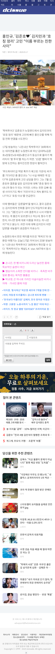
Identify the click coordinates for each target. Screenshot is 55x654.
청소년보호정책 (18, 637)
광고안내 (24, 634)
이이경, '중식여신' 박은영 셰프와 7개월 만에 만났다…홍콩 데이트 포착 (27, 290)
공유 (16, 317)
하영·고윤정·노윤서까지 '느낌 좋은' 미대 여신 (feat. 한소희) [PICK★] (26, 304)
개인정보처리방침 (45, 634)
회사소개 (6, 634)
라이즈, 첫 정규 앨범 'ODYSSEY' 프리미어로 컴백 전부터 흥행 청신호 (27, 309)
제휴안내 (15, 634)
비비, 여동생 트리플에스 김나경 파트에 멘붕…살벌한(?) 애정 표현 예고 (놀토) (27, 295)
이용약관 (33, 634)
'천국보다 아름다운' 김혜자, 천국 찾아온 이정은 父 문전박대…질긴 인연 (28, 299)
